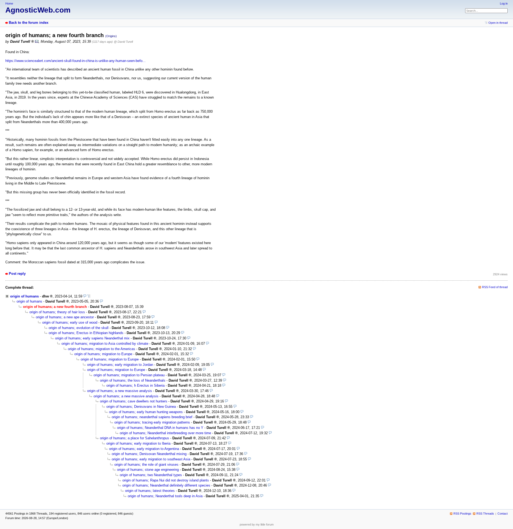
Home (9, 3)
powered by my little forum (257, 524)
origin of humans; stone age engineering (148, 470)
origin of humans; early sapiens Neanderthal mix (92, 338)
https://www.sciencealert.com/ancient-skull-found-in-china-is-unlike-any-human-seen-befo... (75, 61)
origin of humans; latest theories (150, 491)
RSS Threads (485, 513)
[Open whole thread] (88, 296)
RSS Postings (462, 513)
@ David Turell (123, 41)
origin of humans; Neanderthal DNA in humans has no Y (160, 428)
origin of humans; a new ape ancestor (65, 317)
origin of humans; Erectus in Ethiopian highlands (86, 333)
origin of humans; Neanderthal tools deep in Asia (165, 496)
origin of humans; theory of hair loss (57, 312)
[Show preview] (84, 296)
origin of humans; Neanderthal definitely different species (166, 485)
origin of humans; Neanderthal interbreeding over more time (165, 433)
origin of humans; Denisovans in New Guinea (141, 407)
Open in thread (498, 22)
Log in (504, 3)
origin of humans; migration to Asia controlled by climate (104, 344)
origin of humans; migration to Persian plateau (129, 375)
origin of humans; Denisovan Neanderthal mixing (149, 454)
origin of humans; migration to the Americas (101, 349)
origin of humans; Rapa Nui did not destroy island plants (165, 480)
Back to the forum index (28, 23)
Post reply (17, 274)
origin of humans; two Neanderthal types (151, 475)
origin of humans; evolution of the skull (78, 328)
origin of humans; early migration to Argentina (144, 449)
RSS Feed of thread (495, 287)
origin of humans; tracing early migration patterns (152, 422)
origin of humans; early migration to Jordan (120, 365)
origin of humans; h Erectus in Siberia (135, 385)
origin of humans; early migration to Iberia (138, 443)
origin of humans (24, 296)
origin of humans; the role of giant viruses (146, 465)
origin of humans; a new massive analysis (119, 391)
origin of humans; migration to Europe (103, 354)
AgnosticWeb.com (38, 10)
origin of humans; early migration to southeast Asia (151, 459)
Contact (503, 513)
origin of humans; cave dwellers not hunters (133, 401)
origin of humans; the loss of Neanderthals (132, 380)
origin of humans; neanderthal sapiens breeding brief (152, 417)
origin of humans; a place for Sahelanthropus (134, 438)
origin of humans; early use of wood (69, 322)
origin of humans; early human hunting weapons (146, 412)
